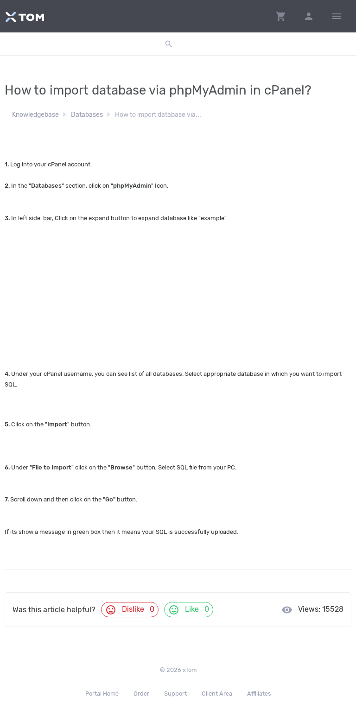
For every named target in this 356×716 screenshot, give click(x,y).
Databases (87, 115)
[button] (281, 16)
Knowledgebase (35, 115)
